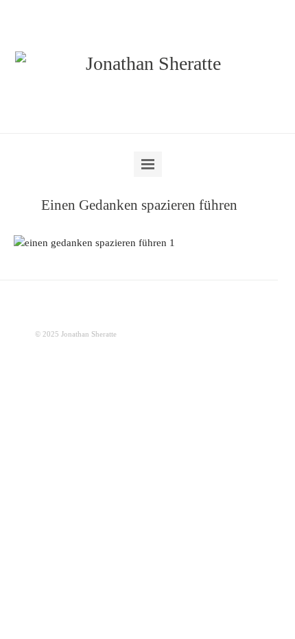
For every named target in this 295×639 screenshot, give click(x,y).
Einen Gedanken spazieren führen (139, 205)
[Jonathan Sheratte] (148, 63)
